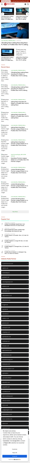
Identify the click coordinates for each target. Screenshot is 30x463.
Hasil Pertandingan (15, 154)
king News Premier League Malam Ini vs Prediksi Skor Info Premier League (20, 159)
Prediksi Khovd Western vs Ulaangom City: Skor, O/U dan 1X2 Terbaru (15, 252)
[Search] (28, 4)
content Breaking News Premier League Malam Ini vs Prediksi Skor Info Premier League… (19, 172)
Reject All (14, 452)
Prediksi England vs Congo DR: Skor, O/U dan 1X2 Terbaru (16, 241)
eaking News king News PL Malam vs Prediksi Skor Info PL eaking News (22, 18)
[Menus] (2, 4)
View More (15, 211)
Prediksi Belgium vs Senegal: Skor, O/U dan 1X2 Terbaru (17, 247)
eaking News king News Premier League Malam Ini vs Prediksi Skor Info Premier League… (19, 144)
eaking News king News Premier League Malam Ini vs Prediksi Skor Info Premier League (19, 130)
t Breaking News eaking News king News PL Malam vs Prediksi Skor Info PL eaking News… (7, 18)
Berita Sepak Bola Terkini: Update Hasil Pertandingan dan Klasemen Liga (14, 230)
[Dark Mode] (25, 4)
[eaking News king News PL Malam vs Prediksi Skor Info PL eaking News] (22, 11)
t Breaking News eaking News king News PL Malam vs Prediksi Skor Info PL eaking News (14, 44)
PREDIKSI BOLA (12, 40)
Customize (14, 449)
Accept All (14, 456)
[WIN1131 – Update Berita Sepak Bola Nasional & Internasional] (9, 4)
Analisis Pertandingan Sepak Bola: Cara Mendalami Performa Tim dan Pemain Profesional (15, 224)
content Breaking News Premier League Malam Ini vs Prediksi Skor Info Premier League (19, 186)
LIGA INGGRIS (4, 40)
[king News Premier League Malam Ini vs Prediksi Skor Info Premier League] (5, 159)
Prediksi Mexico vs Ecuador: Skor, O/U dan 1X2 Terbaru (16, 236)
